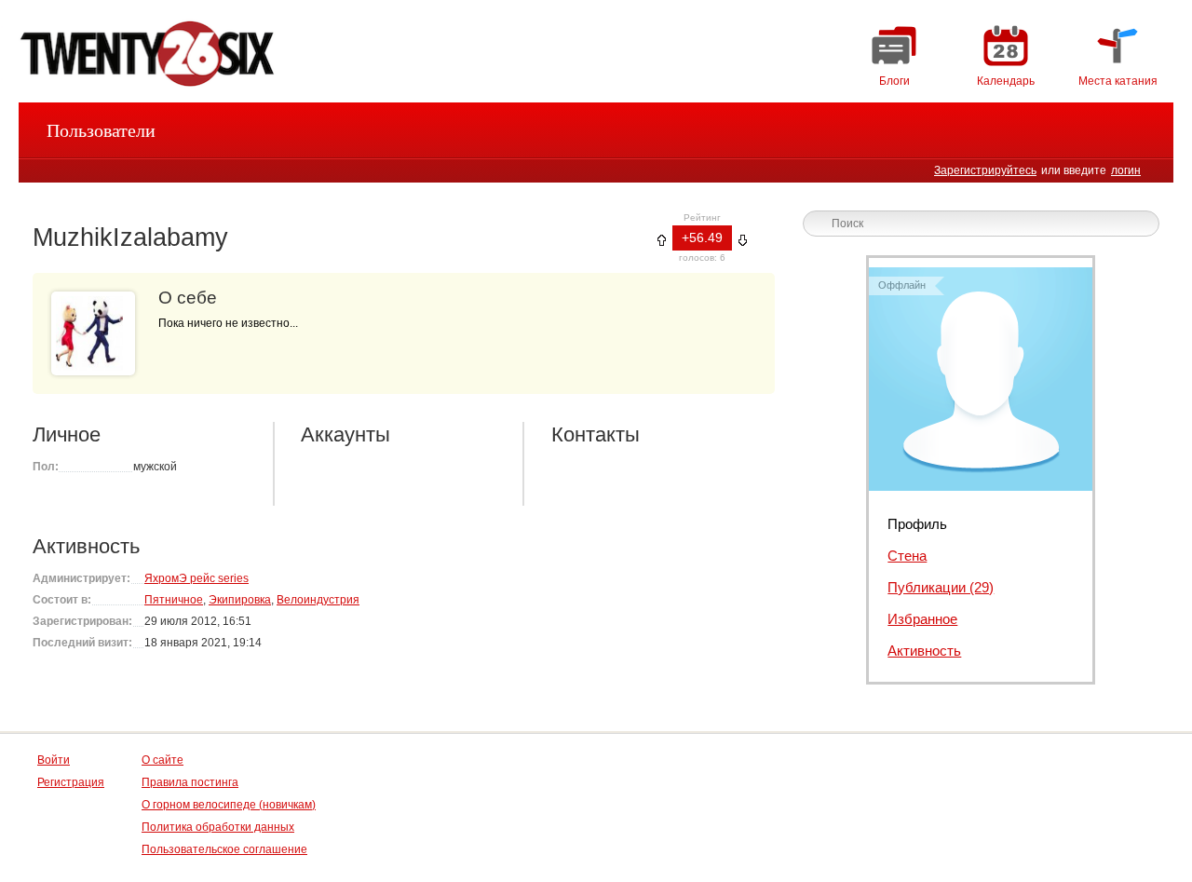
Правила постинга (190, 782)
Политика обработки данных (218, 827)
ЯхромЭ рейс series (196, 578)
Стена (907, 555)
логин (1126, 170)
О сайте (162, 760)
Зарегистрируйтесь (985, 170)
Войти (53, 760)
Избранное (922, 619)
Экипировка (240, 599)
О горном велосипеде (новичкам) (229, 804)
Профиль (917, 524)
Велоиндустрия (318, 599)
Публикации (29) (940, 587)
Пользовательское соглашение (224, 849)
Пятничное (173, 599)
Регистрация (70, 782)
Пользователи (101, 130)
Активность (924, 650)
